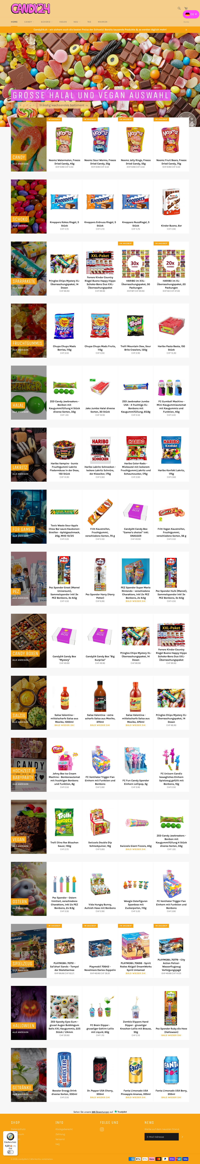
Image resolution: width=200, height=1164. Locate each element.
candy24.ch (23, 1159)
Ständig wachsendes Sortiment (63, 105)
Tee (89, 22)
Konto (186, 22)
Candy (28, 22)
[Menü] (16, 1133)
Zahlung (60, 1134)
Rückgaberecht (64, 1129)
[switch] (10, 1152)
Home (14, 22)
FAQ (57, 1144)
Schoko (46, 22)
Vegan (63, 22)
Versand (60, 1139)
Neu (76, 22)
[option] (100, 80)
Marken (103, 22)
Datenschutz (18, 1129)
